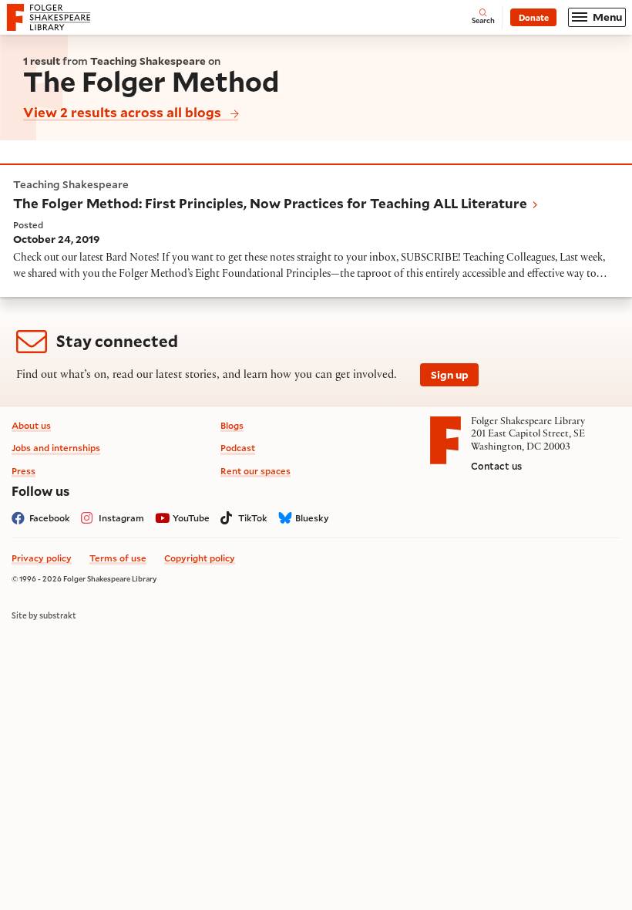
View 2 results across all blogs (122, 112)
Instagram (121, 518)
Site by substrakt (44, 615)
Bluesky (312, 518)
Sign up (450, 375)
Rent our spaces (255, 471)
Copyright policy (199, 558)
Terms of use (117, 558)
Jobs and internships (56, 447)
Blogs (232, 425)
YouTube (191, 518)
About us (31, 425)
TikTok (252, 518)
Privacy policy (42, 558)
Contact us (496, 466)
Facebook (49, 518)
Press (23, 471)
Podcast (237, 447)
